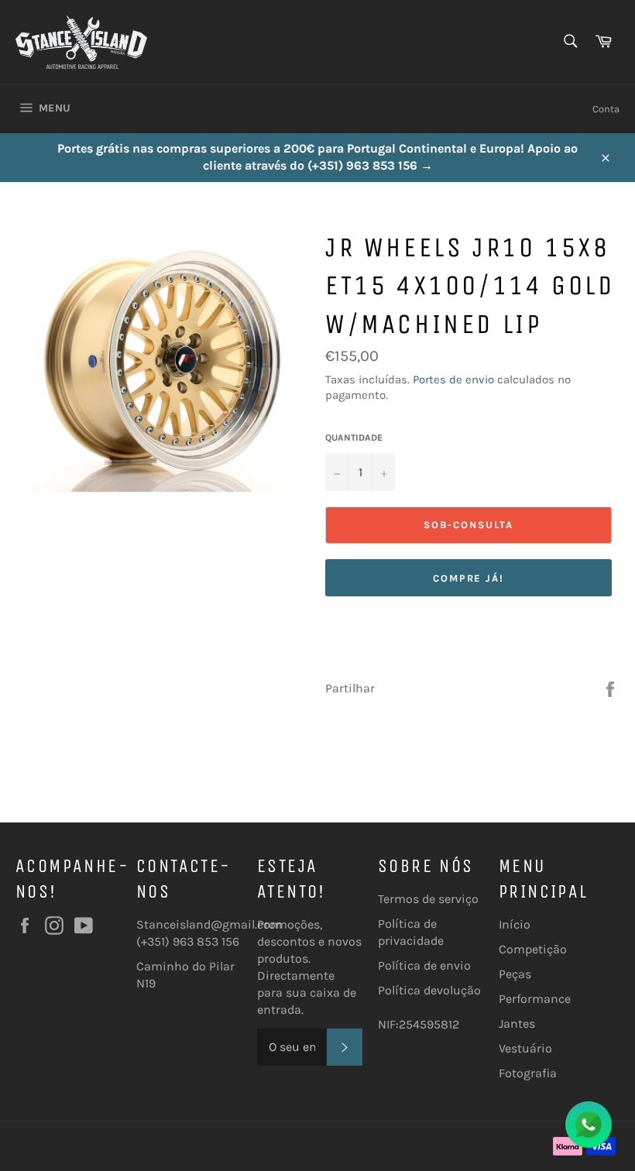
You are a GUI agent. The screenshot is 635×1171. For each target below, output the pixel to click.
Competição (533, 949)
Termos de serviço (428, 898)
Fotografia (528, 1073)
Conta (606, 109)
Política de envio (424, 965)
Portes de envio (453, 379)
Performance (535, 998)
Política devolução (429, 990)
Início (514, 924)
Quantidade (354, 437)
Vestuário (525, 1048)
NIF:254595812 (418, 1024)
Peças (515, 974)
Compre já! (469, 578)
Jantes (517, 1023)
